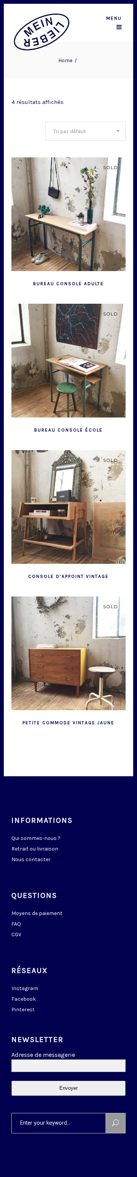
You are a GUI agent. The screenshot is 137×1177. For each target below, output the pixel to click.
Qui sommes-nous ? (36, 838)
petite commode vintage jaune (68, 722)
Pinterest (23, 1009)
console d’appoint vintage (68, 576)
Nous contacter (31, 859)
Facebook (23, 999)
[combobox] (85, 131)
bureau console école (68, 430)
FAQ (16, 924)
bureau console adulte (68, 283)
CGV (16, 934)
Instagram (24, 988)
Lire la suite (49, 283)
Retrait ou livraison (34, 849)
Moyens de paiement (36, 913)
